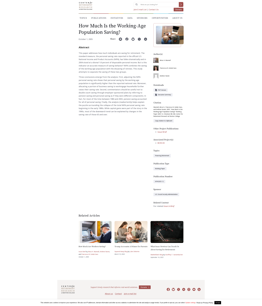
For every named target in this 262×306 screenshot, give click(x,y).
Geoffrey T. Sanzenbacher (174, 255)
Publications (98, 18)
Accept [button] (218, 302)
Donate (178, 9)
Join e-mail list (130, 293)
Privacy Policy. (208, 303)
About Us (177, 18)
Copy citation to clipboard (163, 121)
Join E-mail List (140, 9)
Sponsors (142, 18)
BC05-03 (161, 143)
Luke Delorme (134, 251)
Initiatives (117, 18)
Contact (118, 293)
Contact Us (154, 9)
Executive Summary (164, 95)
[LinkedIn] (145, 40)
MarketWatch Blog (157, 255)
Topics (83, 18)
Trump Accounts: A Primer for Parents (131, 246)
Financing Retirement (162, 156)
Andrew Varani (164, 76)
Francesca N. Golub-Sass (168, 68)
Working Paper (160, 169)
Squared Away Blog (121, 251)
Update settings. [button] (190, 302)
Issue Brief (162, 132)
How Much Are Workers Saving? (92, 246)
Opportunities (160, 18)
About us (109, 293)
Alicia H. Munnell (165, 60)
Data (130, 18)
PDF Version (162, 90)
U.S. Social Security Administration (166, 194)
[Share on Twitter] (139, 40)
